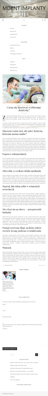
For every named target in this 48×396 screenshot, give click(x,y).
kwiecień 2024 (13, 31)
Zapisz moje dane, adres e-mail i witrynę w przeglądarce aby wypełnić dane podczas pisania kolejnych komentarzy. (22, 325)
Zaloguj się (12, 61)
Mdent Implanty (24, 8)
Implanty (12, 48)
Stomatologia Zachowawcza (16, 53)
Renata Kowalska (8, 265)
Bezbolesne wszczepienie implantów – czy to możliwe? (22, 371)
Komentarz (4, 328)
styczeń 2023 (13, 37)
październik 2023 (13, 34)
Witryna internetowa (6, 316)
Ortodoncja (12, 50)
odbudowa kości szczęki (24, 126)
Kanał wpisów (13, 64)
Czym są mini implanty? (15, 379)
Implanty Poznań (40, 127)
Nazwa (4, 304)
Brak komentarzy (42, 265)
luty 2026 (12, 28)
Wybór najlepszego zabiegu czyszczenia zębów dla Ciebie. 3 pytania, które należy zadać (8, 286)
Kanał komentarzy (14, 67)
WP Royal (11, 393)
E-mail (4, 310)
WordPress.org (13, 70)
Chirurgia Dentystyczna (15, 45)
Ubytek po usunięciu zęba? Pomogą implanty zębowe (21, 368)
